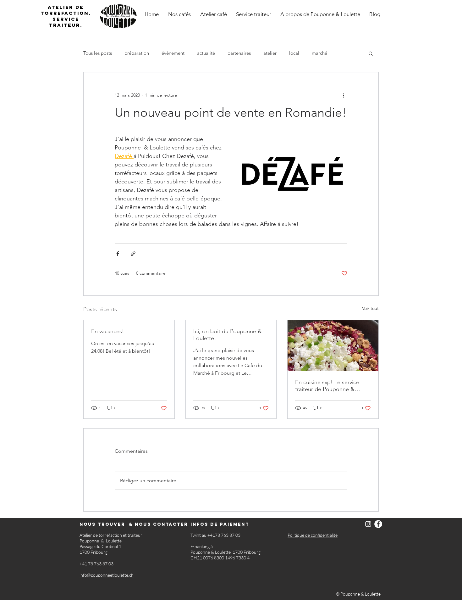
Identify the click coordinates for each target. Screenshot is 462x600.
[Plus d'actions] (343, 95)
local (294, 53)
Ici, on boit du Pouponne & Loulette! (227, 335)
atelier (270, 53)
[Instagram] (368, 524)
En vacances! (107, 331)
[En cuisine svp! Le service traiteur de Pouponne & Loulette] (333, 345)
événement (173, 53)
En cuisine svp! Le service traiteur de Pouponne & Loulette (327, 386)
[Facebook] (378, 524)
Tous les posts (97, 53)
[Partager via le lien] (133, 254)
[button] (371, 53)
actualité (206, 53)
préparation (136, 53)
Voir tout (370, 308)
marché (319, 53)
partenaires (239, 53)
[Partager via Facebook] (118, 254)
